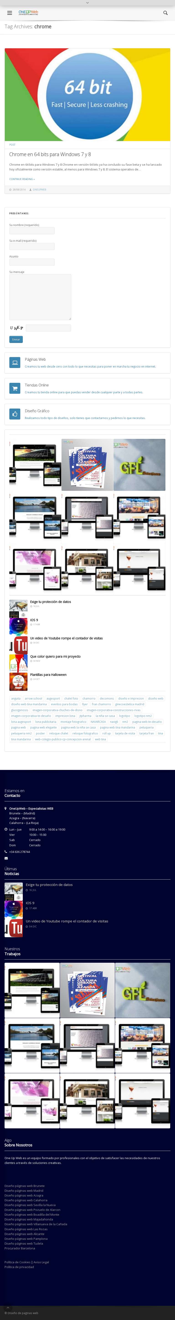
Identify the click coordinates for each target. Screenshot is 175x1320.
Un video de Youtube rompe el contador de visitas (66, 638)
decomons (107, 698)
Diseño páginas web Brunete (25, 1186)
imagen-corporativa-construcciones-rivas (114, 710)
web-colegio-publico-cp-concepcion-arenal (63, 739)
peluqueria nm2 (21, 733)
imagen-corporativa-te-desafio (31, 716)
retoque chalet (58, 733)
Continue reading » (22, 179)
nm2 (125, 721)
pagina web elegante (43, 727)
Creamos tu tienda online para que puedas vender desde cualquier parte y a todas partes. (84, 392)
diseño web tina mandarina (29, 704)
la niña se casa (105, 716)
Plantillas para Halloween (48, 674)
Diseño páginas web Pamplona (26, 1239)
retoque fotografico (85, 733)
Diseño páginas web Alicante (24, 1234)
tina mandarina (21, 739)
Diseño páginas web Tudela (24, 1243)
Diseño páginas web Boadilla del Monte (32, 1214)
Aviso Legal (41, 1262)
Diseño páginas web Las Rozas (26, 1229)
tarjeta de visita (125, 733)
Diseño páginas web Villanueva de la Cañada (36, 1224)
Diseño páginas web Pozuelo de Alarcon (32, 1210)
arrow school (33, 698)
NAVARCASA (98, 721)
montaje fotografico (73, 721)
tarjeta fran (146, 733)
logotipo (124, 716)
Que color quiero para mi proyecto (55, 656)
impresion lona (65, 716)
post (12, 144)
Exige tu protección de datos (50, 602)
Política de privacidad (19, 1267)
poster (40, 733)
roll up (106, 733)
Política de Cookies (18, 1262)
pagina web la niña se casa (78, 727)
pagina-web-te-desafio (147, 721)
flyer (85, 704)
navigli (114, 721)
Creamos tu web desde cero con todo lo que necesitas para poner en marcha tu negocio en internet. (90, 366)
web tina (100, 739)
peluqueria (146, 727)
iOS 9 (34, 620)
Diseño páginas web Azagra (24, 1195)
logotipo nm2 (143, 716)
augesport (53, 698)
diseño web (155, 698)
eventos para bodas (64, 704)
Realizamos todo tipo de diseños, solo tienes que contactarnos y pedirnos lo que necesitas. (85, 418)
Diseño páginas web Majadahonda (29, 1219)
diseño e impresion (131, 698)
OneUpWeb (39, 189)
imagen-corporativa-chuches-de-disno (57, 710)
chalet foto (71, 698)
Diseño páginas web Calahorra (26, 1200)
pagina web (18, 727)
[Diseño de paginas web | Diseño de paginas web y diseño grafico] (28, 8)
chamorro (88, 698)
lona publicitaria (45, 721)
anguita (16, 698)
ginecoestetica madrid (129, 704)
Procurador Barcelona (20, 1248)
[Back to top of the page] (8, 1307)
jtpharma (85, 716)
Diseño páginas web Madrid (24, 1191)
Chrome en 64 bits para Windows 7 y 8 (50, 154)
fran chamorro (101, 704)
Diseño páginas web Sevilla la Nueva (30, 1205)
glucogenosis (19, 710)
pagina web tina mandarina (117, 727)
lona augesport (21, 721)
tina (160, 733)
